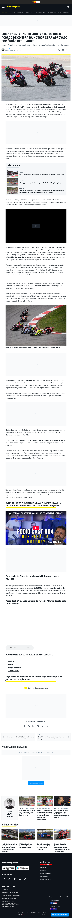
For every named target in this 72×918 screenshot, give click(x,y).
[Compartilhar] (59, 49)
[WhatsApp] (33, 726)
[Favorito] (63, 49)
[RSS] (25, 879)
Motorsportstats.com (46, 879)
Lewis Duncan (9, 49)
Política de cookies (35, 912)
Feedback (5, 889)
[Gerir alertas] (48, 726)
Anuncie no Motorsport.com (10, 892)
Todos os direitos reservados (45, 915)
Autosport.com (44, 876)
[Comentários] (67, 49)
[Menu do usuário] (68, 7)
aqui (55, 676)
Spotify (11, 661)
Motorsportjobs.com (45, 873)
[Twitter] (29, 726)
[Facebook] (24, 726)
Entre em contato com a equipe (11, 895)
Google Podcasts (14, 667)
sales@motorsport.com (9, 898)
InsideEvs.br (43, 867)
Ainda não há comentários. (36, 752)
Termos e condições (22, 912)
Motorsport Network (28, 915)
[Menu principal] (3, 6)
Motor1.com (43, 870)
